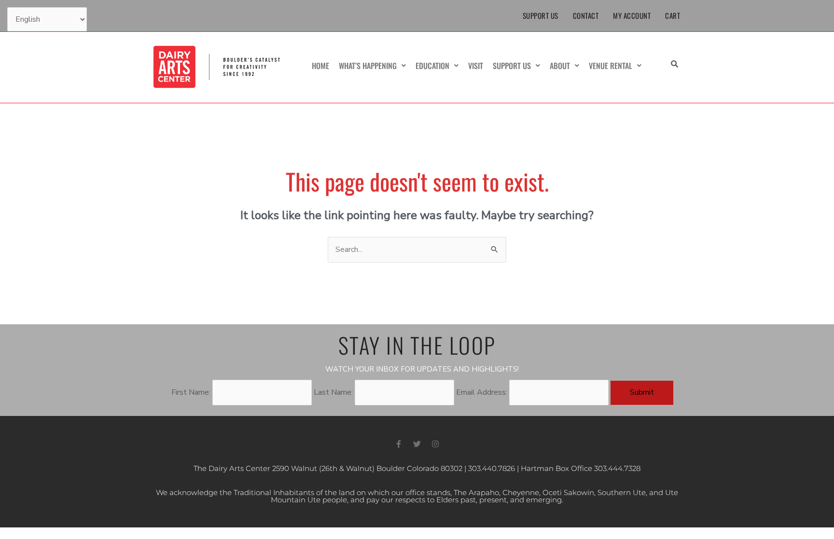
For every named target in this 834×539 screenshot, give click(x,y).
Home (320, 65)
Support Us (540, 15)
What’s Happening (368, 65)
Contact (586, 15)
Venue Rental (610, 65)
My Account (632, 15)
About (560, 65)
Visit (475, 65)
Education (432, 65)
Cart (672, 15)
